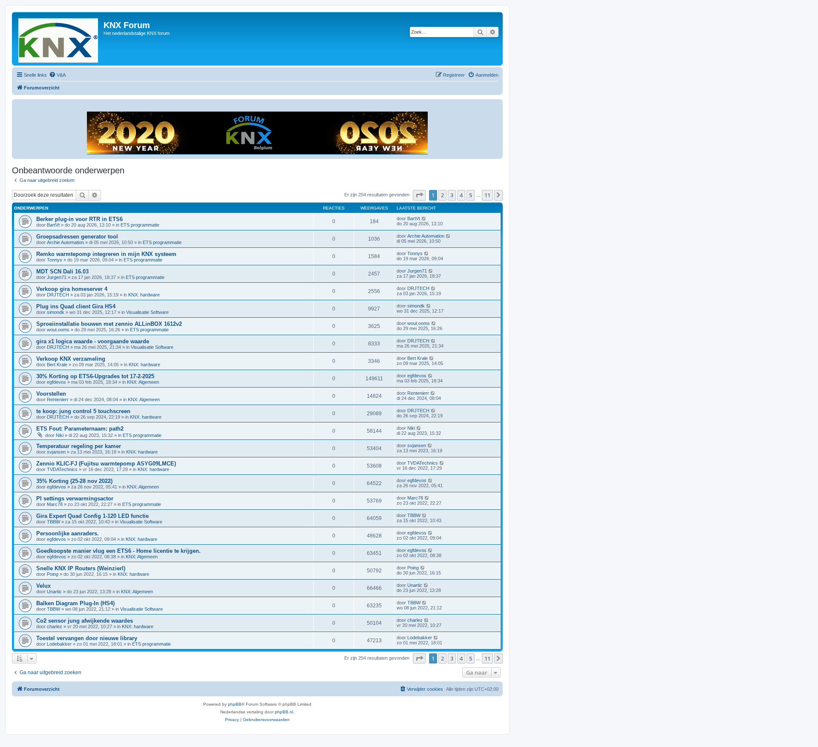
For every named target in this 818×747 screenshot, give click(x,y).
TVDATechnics (62, 469)
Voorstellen (51, 394)
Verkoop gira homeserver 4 (71, 289)
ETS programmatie (140, 224)
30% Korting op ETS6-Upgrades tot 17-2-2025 (95, 376)
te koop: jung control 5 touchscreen (83, 411)
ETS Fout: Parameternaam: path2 (80, 428)
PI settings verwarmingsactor (74, 498)
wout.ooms (58, 329)
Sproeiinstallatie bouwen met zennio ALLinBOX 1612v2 (109, 324)
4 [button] (461, 195)
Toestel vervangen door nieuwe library (86, 638)
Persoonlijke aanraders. (67, 533)
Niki (59, 435)
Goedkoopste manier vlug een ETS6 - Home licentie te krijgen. (118, 551)
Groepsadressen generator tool (77, 236)
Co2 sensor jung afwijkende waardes (84, 621)
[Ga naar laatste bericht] (424, 218)
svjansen (56, 451)
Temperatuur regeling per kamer (78, 446)
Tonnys (54, 259)
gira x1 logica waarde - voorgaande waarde (92, 341)
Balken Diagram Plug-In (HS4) (75, 603)
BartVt (53, 224)
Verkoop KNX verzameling (70, 359)
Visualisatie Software (147, 312)
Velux (43, 586)
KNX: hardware (144, 294)
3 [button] (451, 195)
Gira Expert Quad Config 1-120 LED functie (92, 516)
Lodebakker (59, 643)
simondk (55, 312)
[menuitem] (57, 75)
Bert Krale (57, 364)
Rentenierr (58, 399)
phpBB (235, 704)
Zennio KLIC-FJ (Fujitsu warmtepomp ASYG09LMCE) (106, 463)
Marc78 (55, 504)
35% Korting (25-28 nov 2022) (74, 481)
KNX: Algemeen (143, 382)
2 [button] (442, 195)
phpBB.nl (284, 712)
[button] (419, 195)
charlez (54, 626)
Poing (52, 574)
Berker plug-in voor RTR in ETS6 (79, 219)
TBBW (53, 521)
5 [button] (470, 195)
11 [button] (487, 195)
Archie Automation (65, 242)
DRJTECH (58, 294)
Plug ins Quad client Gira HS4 (75, 306)
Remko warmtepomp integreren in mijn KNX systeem (106, 254)
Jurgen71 (56, 277)
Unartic (54, 591)
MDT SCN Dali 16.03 (62, 271)
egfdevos (56, 382)
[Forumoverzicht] (59, 38)
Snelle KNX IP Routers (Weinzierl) (80, 568)
